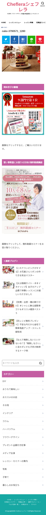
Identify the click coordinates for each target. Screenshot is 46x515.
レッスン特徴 (28, 22)
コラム (6, 421)
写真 (5, 469)
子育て (6, 477)
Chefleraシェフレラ (23, 7)
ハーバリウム (9, 429)
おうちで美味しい (11, 389)
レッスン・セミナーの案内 (15, 461)
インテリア (8, 413)
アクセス (33, 504)
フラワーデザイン (11, 437)
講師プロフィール (33, 502)
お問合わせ (24, 504)
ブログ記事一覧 (13, 504)
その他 (6, 405)
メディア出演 (9, 453)
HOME (3, 22)
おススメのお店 (10, 397)
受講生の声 (21, 502)
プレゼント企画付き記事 (14, 445)
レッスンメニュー (15, 22)
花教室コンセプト (10, 502)
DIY (4, 381)
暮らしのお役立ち (11, 485)
